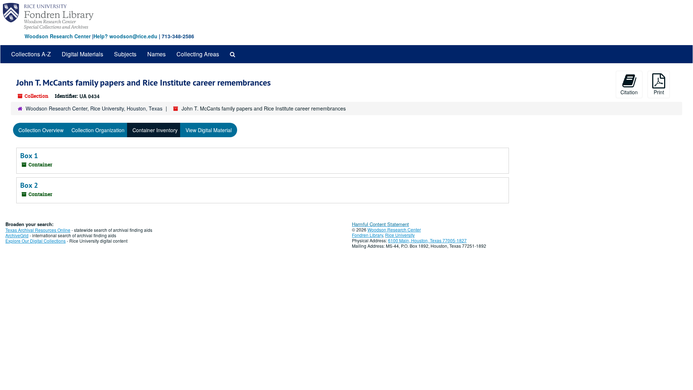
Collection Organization (98, 130)
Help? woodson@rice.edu (125, 36)
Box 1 (29, 155)
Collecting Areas (197, 54)
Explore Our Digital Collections (35, 241)
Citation (629, 92)
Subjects (125, 54)
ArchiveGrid (17, 235)
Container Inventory (155, 130)
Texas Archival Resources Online (37, 230)
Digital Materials (82, 54)
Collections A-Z (31, 54)
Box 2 (29, 185)
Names (156, 54)
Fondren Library (367, 235)
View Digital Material (209, 130)
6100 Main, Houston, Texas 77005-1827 (427, 240)
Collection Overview (41, 130)
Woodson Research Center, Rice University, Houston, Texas (94, 108)
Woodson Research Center (58, 36)
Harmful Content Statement (380, 224)
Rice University (400, 235)
